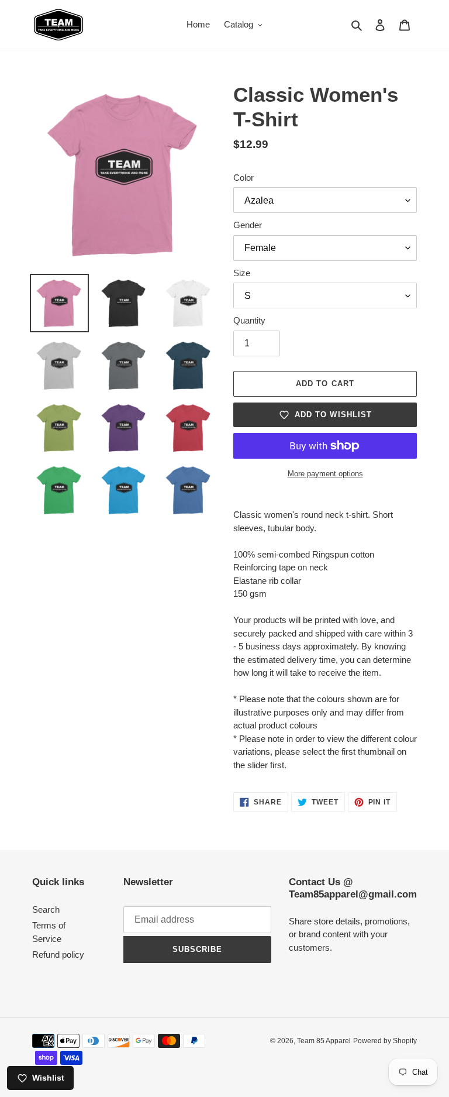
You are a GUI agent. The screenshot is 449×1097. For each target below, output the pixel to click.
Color (243, 178)
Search (46, 909)
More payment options (325, 473)
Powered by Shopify (385, 1041)
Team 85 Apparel (324, 1041)
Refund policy (58, 955)
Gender (247, 225)
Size (241, 273)
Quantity (249, 320)
